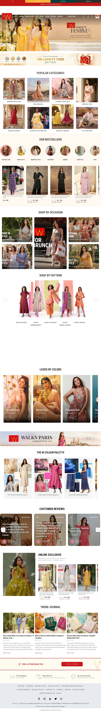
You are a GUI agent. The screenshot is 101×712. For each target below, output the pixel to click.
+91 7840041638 (55, 703)
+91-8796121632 (74, 703)
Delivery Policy (37, 690)
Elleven (88, 1)
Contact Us (50, 690)
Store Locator (78, 690)
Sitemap (68, 690)
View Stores (72, 664)
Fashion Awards (23, 690)
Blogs (59, 693)
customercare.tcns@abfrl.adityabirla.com (31, 703)
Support (21, 686)
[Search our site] (83, 16)
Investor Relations (47, 693)
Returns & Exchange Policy (72, 686)
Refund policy (41, 686)
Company (29, 686)
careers (59, 690)
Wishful (63, 1)
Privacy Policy (54, 686)
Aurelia (38, 1)
